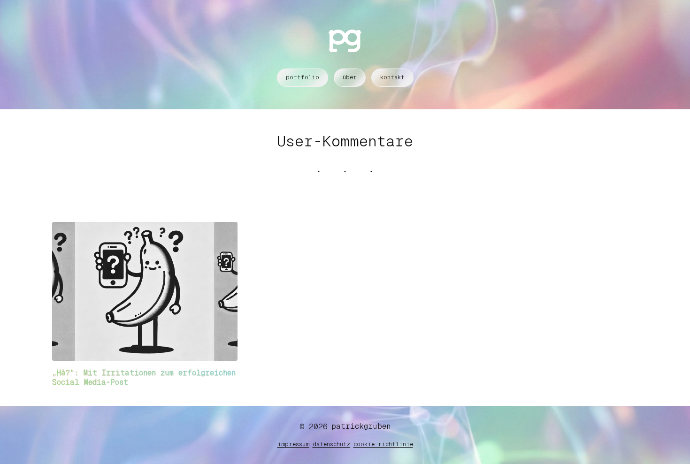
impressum (293, 444)
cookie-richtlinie (383, 444)
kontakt (392, 77)
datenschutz (331, 444)
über (350, 77)
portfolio (302, 77)
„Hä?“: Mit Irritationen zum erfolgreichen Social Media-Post (144, 377)
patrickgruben (361, 426)
